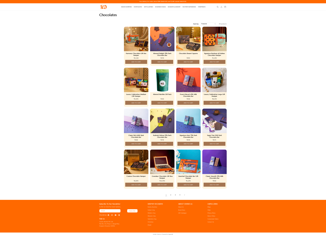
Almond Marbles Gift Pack (162, 94)
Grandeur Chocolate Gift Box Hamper (162, 177)
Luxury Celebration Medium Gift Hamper (136, 95)
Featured (204, 23)
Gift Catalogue (182, 213)
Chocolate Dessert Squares (188, 53)
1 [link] (166, 195)
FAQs (209, 210)
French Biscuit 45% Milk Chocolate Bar (188, 95)
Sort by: (196, 24)
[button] (218, 7)
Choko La (159, 234)
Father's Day (151, 210)
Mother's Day (151, 213)
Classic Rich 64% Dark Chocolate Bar (136, 136)
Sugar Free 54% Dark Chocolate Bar (214, 136)
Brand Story (181, 210)
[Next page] (184, 195)
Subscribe (132, 211)
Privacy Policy (211, 213)
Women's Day (152, 216)
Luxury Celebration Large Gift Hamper (214, 95)
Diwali (149, 225)
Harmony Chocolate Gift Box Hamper (136, 54)
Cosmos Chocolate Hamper (136, 176)
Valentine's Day (152, 219)
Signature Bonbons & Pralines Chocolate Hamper (214, 54)
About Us (181, 207)
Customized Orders (213, 219)
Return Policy (211, 216)
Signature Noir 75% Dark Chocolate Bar (188, 136)
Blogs (209, 207)
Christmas (150, 222)
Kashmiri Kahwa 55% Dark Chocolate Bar (162, 136)
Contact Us (211, 222)
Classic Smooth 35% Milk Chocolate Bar (214, 177)
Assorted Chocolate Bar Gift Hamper (188, 177)
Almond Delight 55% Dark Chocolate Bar (162, 54)
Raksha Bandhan (152, 207)
